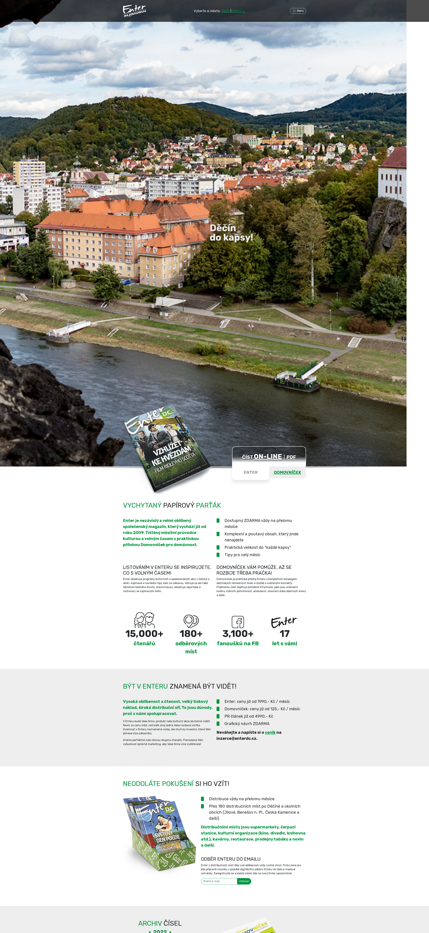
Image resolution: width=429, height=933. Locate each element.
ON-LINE (268, 456)
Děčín (225, 11)
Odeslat (244, 881)
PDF (291, 457)
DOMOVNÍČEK (287, 472)
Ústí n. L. (238, 11)
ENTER (251, 472)
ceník (270, 732)
